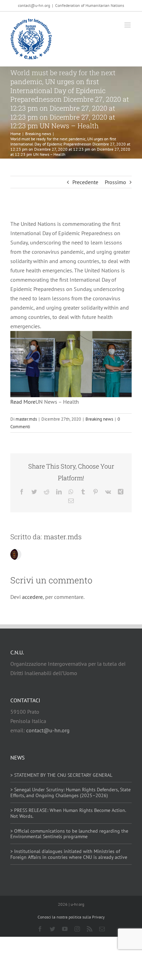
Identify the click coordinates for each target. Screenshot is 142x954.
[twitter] (52, 929)
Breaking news (99, 419)
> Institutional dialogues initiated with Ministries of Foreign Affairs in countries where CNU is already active (68, 854)
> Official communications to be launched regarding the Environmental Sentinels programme (69, 834)
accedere (32, 596)
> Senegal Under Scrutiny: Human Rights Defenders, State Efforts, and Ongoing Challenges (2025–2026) (70, 792)
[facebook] (40, 929)
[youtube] (65, 929)
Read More (23, 401)
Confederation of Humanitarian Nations (89, 5)
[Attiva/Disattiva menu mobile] (128, 25)
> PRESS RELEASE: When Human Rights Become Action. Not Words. (68, 813)
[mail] (102, 929)
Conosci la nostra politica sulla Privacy (71, 917)
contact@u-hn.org (48, 730)
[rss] (89, 929)
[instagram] (77, 929)
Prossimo (115, 182)
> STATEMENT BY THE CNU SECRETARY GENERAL (61, 775)
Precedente (85, 182)
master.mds (26, 419)
